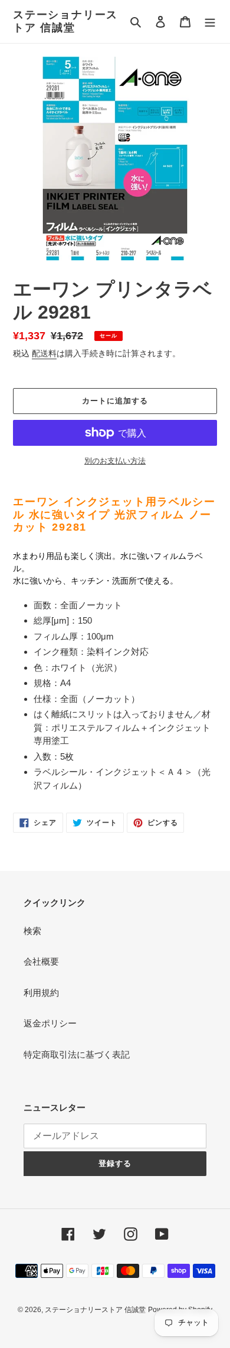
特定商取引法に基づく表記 (77, 1054)
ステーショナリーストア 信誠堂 (65, 21)
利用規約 (41, 993)
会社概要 (41, 961)
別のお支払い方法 (115, 460)
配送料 (44, 353)
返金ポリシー (50, 1023)
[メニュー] (210, 21)
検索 (32, 931)
